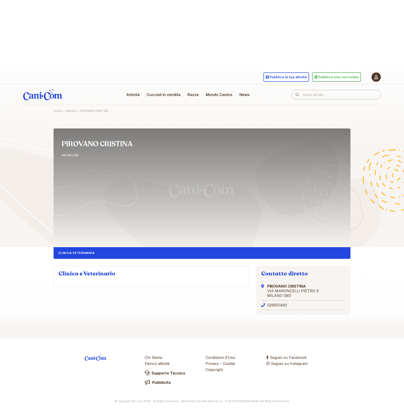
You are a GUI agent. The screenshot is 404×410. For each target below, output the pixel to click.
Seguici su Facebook (288, 357)
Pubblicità (161, 382)
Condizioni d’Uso (220, 357)
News (244, 94)
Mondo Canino (219, 94)
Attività (133, 94)
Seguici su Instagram (289, 363)
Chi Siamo (153, 357)
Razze (193, 94)
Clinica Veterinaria (76, 253)
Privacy (212, 363)
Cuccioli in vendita (163, 94)
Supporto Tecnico (168, 373)
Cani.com (43, 94)
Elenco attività (157, 363)
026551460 (277, 305)
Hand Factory (280, 401)
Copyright (214, 369)
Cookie (229, 363)
